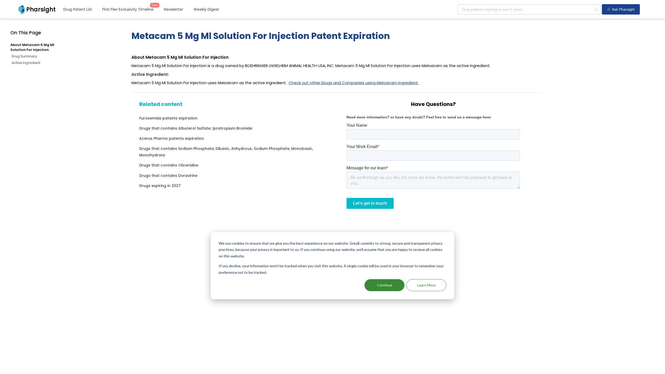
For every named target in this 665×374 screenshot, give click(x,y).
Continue (384, 285)
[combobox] (529, 9)
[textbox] (529, 9)
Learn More (426, 285)
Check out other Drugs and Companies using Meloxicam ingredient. (354, 82)
